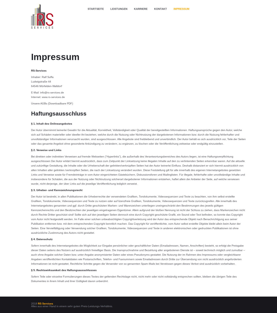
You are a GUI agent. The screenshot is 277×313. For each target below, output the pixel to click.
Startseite (96, 8)
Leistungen (118, 8)
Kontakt (160, 8)
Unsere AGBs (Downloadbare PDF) (52, 103)
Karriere (141, 8)
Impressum (181, 8)
